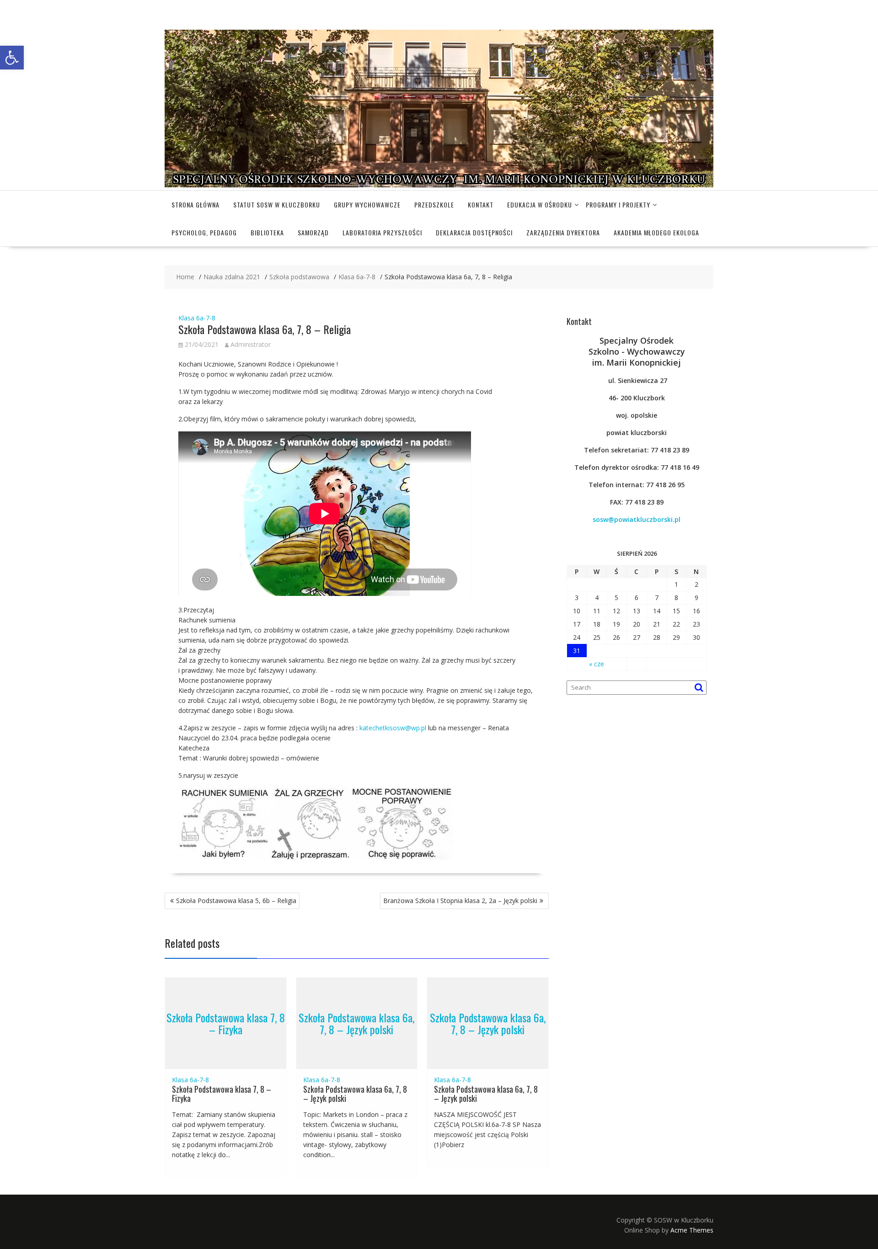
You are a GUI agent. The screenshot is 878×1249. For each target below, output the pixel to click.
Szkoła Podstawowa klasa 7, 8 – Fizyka (225, 1023)
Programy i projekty (618, 204)
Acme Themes (691, 1230)
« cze (596, 663)
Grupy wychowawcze (367, 204)
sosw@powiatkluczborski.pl (636, 519)
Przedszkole (434, 204)
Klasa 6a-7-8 (196, 318)
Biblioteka (267, 232)
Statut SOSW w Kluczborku (276, 204)
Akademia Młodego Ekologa (656, 232)
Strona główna (195, 204)
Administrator (250, 344)
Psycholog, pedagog (204, 232)
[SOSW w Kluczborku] (439, 185)
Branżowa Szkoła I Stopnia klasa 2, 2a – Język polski (460, 900)
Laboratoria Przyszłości (382, 232)
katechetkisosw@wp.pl (392, 727)
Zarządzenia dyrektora (563, 232)
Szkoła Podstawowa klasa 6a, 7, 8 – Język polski (356, 1023)
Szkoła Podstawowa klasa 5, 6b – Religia (236, 900)
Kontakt (480, 204)
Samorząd (313, 232)
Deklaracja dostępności (474, 232)
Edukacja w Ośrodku (539, 204)
